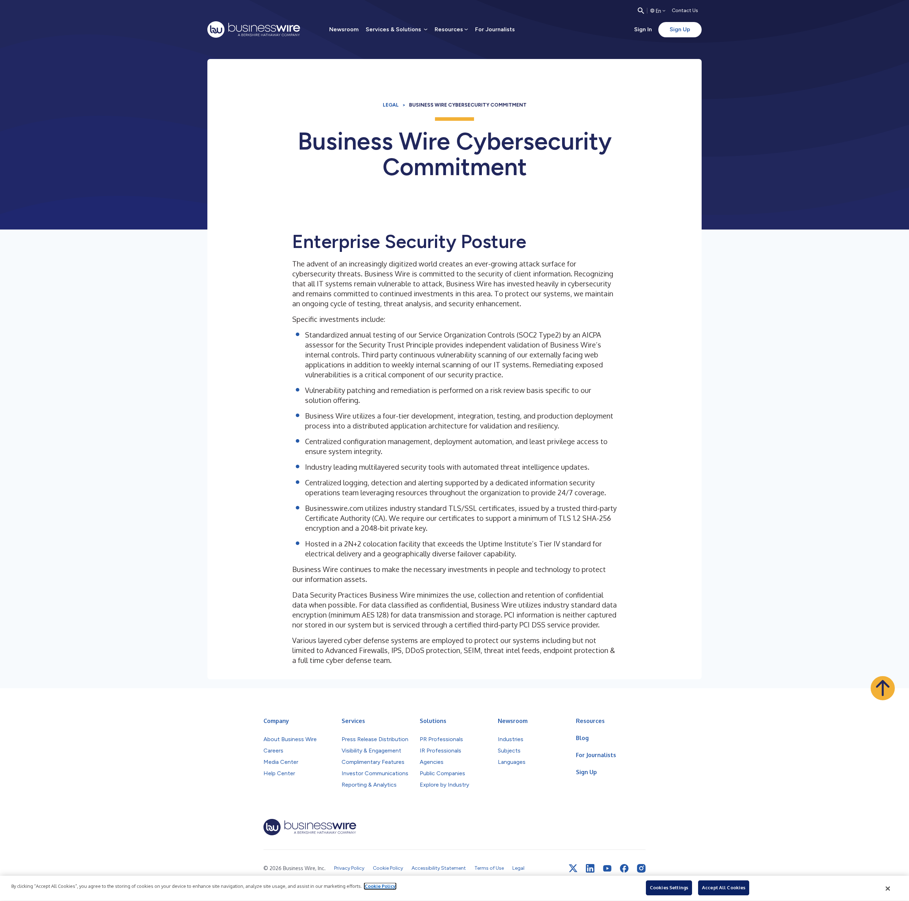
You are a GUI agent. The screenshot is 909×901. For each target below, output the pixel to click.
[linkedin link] (590, 868)
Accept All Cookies (723, 887)
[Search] (641, 10)
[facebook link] (624, 868)
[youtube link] (607, 868)
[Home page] (253, 29)
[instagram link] (641, 868)
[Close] (888, 888)
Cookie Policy (380, 886)
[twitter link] (573, 868)
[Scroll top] (883, 688)
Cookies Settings (669, 887)
